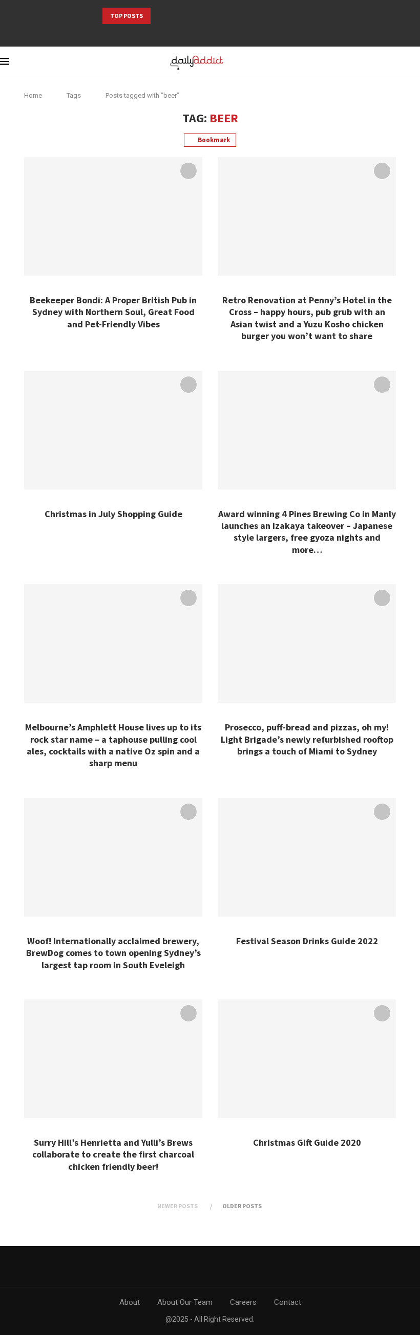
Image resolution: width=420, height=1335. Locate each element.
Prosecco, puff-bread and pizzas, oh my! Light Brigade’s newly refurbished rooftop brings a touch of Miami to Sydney (307, 739)
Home (33, 95)
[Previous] (160, 16)
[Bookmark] (415, 62)
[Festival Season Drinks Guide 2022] (307, 857)
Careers (243, 1302)
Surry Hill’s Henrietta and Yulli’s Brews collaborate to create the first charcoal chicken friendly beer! (113, 1154)
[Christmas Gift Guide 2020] (307, 1058)
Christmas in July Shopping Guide (113, 514)
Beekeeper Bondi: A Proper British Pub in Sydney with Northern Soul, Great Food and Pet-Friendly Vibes (113, 312)
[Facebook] (203, 33)
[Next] (173, 16)
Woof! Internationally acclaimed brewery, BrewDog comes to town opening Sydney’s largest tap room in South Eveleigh (113, 953)
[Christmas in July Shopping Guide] (113, 430)
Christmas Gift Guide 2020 (307, 1142)
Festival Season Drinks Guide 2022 (307, 941)
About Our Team (185, 1302)
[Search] (397, 62)
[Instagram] (217, 33)
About (129, 1302)
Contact (287, 1302)
